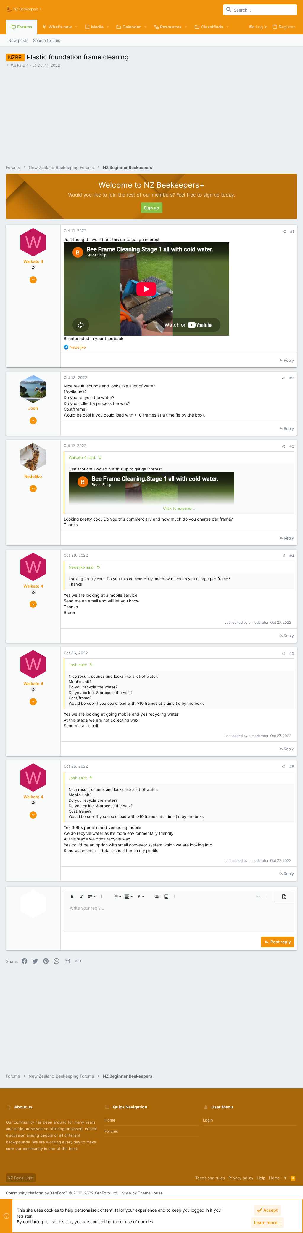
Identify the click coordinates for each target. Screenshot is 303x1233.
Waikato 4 (20, 65)
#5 (291, 653)
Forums (111, 1131)
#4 (291, 556)
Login (208, 1120)
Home (109, 1120)
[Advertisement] (151, 112)
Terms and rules (210, 1177)
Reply (289, 360)
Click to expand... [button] (179, 508)
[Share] (284, 232)
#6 (291, 766)
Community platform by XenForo (62, 1193)
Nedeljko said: (82, 567)
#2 (291, 378)
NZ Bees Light (21, 1177)
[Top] (285, 1177)
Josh (33, 408)
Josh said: (78, 664)
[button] (76, 27)
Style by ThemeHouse (142, 1193)
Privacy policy (240, 1177)
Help (261, 1177)
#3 (291, 446)
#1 (292, 231)
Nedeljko (33, 476)
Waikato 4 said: (82, 457)
